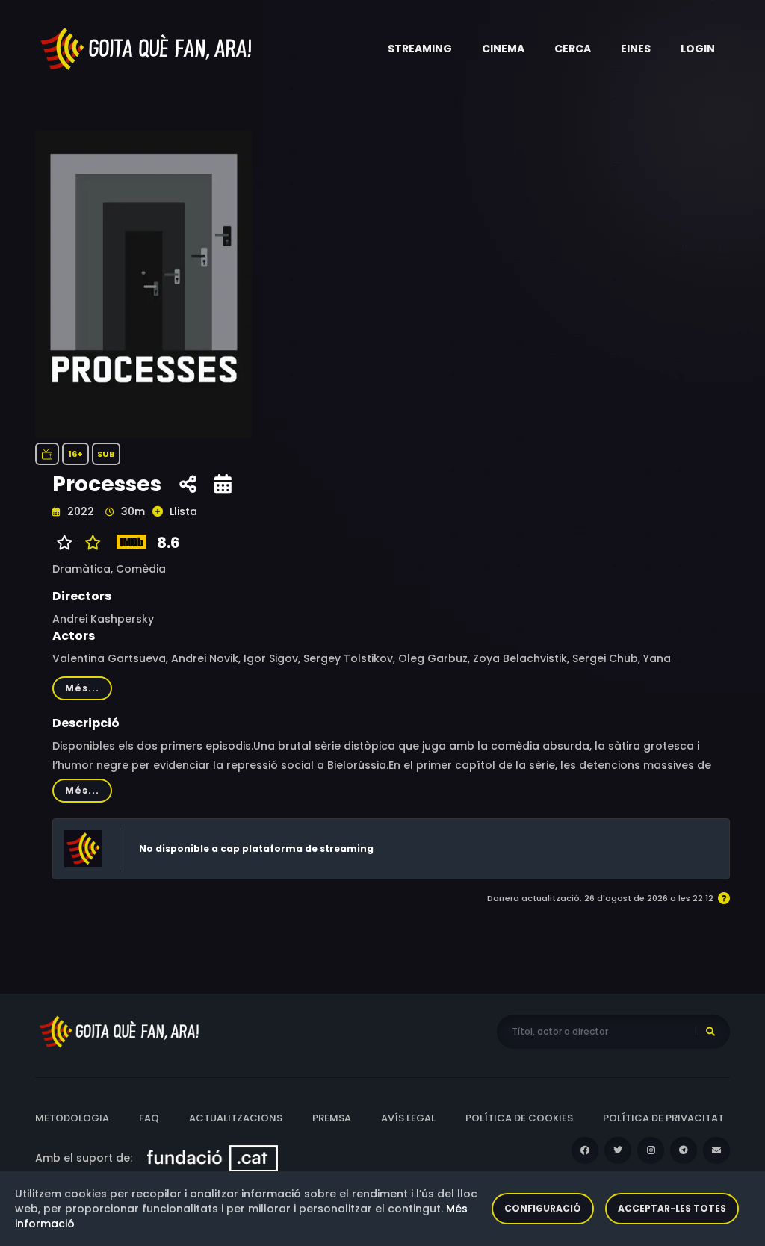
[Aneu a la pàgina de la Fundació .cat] (212, 1157)
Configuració (542, 1208)
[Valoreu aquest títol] (89, 543)
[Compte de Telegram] (683, 1150)
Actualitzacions (235, 1118)
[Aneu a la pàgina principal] (147, 47)
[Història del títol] (223, 484)
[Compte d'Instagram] (650, 1150)
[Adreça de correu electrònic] (716, 1150)
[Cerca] (710, 1031)
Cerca (572, 48)
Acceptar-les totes (672, 1208)
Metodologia (72, 1118)
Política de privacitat (663, 1118)
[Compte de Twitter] (617, 1150)
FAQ (149, 1118)
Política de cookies (519, 1118)
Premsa (331, 1118)
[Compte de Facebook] (585, 1150)
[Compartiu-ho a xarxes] (187, 484)
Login (698, 48)
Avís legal (408, 1118)
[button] (420, 48)
